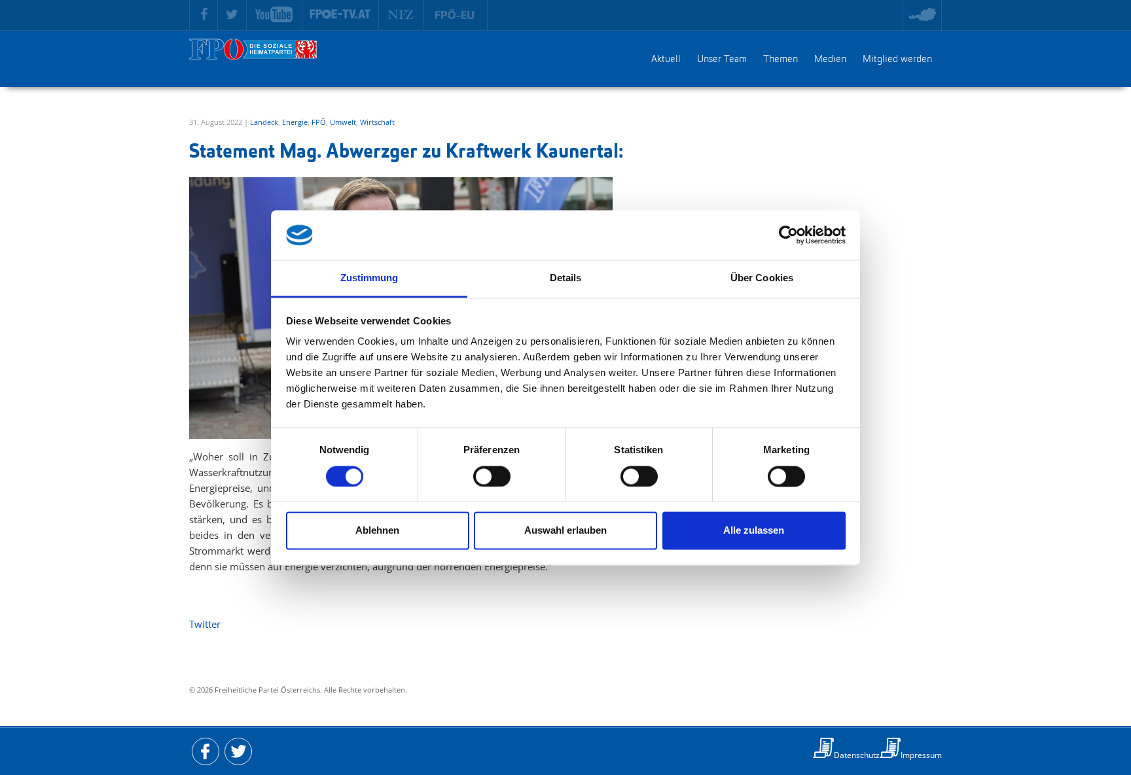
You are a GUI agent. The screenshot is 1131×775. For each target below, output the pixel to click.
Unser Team (722, 59)
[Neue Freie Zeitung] (401, 15)
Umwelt (343, 122)
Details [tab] (566, 278)
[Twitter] (232, 15)
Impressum (921, 755)
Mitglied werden (897, 59)
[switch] (492, 476)
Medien (830, 59)
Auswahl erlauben (565, 530)
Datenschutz (857, 755)
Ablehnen (377, 530)
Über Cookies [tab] (761, 278)
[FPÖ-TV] (340, 15)
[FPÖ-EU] (456, 15)
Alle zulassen (753, 530)
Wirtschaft (377, 122)
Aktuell (666, 59)
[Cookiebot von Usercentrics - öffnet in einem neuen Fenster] (788, 235)
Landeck (264, 122)
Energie (295, 122)
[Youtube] (274, 15)
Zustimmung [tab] (369, 278)
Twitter (205, 623)
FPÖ (319, 122)
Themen (780, 59)
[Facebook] (203, 15)
